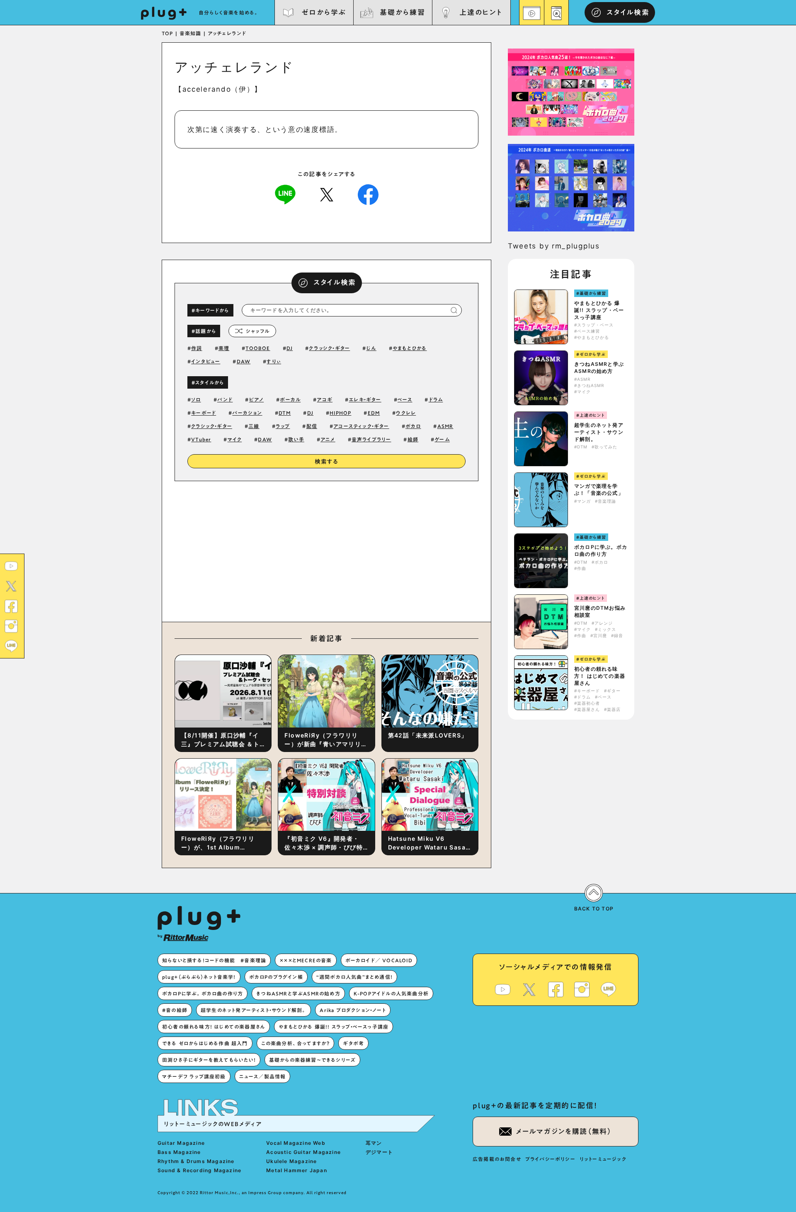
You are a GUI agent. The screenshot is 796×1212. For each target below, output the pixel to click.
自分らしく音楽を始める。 (229, 12)
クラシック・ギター (211, 425)
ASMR (445, 425)
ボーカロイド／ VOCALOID (379, 960)
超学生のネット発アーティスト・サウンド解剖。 (599, 432)
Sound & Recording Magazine (199, 1170)
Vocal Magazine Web (295, 1143)
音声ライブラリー (371, 439)
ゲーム (442, 439)
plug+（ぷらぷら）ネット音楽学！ (199, 976)
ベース (405, 399)
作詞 (196, 348)
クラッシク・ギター (329, 348)
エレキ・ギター (365, 399)
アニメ (327, 439)
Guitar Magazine (181, 1143)
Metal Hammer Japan (296, 1170)
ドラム (436, 399)
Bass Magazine (179, 1152)
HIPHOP (340, 412)
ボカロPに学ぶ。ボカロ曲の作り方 (600, 550)
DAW (244, 361)
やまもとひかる (410, 348)
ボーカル (290, 399)
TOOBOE (257, 348)
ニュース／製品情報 (262, 1076)
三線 (253, 425)
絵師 (413, 439)
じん (371, 348)
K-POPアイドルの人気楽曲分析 (391, 993)
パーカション (247, 412)
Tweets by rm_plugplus (554, 246)
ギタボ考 (353, 1043)
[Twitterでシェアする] (326, 194)
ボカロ (413, 425)
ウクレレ (406, 412)
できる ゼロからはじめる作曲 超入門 (205, 1043)
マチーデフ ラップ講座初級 (194, 1076)
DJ (289, 348)
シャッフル (257, 331)
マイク (235, 439)
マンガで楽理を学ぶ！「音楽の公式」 (599, 489)
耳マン (374, 1143)
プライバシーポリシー (550, 1158)
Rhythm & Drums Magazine (196, 1161)
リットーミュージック (603, 1158)
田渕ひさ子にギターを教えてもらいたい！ (209, 1059)
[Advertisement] (395, 549)
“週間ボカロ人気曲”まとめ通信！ (354, 976)
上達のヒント (480, 12)
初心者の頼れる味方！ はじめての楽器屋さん (599, 676)
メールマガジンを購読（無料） (564, 1131)
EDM (374, 412)
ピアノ (256, 399)
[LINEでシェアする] (285, 194)
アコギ (324, 399)
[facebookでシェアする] (368, 194)
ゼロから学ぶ (324, 12)
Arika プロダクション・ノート (353, 1010)
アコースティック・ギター (361, 425)
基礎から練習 (402, 12)
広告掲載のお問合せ (497, 1158)
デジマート (379, 1152)
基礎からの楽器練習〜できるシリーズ (312, 1059)
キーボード (203, 412)
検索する (327, 462)
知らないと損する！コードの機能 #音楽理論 (214, 960)
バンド (225, 399)
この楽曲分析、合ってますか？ (295, 1043)
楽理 (223, 348)
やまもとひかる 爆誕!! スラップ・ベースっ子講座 (599, 310)
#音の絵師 (174, 1010)
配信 (311, 425)
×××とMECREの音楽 (305, 960)
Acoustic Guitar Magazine (303, 1152)
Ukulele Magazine (291, 1161)
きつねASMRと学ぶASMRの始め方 (599, 367)
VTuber (201, 439)
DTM (285, 412)
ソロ (196, 399)
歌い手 (296, 439)
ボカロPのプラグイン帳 (276, 976)
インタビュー (205, 361)
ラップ (283, 425)
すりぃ (274, 361)
